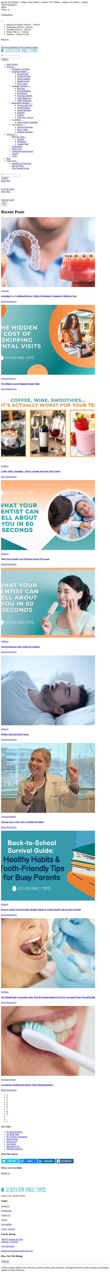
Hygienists (21, 141)
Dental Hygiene (24, 76)
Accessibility (6, 1224)
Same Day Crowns (25, 117)
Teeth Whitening (24, 100)
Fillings (20, 115)
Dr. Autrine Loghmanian (16, 1137)
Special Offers (18, 166)
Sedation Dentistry (25, 132)
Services (10, 67)
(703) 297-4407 (7, 1246)
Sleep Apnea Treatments (27, 122)
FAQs (14, 156)
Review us (5, 1173)
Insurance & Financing (21, 163)
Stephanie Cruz (12, 1146)
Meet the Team (18, 137)
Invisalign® (22, 93)
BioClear (21, 88)
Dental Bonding (24, 91)
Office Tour (17, 149)
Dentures (21, 112)
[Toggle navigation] (4, 203)
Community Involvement (22, 151)
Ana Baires (11, 1144)
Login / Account (8, 1229)
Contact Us (6, 1215)
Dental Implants (24, 110)
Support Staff (22, 144)
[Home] (19, 51)
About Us (10, 134)
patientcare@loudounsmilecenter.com (17, 1251)
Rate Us (5, 1262)
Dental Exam (22, 74)
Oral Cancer (22, 83)
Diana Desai (11, 1141)
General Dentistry (19, 71)
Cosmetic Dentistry (20, 86)
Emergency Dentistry (21, 69)
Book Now (6, 181)
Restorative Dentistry (21, 103)
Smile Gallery (12, 64)
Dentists (20, 139)
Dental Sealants (23, 79)
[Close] (2, 20)
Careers (15, 154)
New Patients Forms (20, 168)
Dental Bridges (23, 108)
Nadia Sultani (12, 1139)
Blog (8, 158)
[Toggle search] (2, 173)
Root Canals (22, 129)
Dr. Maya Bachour (14, 1132)
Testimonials (17, 146)
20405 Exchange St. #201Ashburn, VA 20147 (12, 1240)
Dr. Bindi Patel (12, 1134)
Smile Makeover (24, 98)
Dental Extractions (25, 127)
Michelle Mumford (14, 1149)
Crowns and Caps (24, 105)
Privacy (4, 1220)
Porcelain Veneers (24, 96)
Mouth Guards (23, 81)
